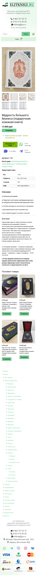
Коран (12, 459)
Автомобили (12, 387)
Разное (7, 506)
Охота (9, 437)
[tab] (18, 170)
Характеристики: (9, 170)
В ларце (7, 484)
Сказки (10, 465)
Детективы (11, 403)
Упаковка (8, 509)
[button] (33, 34)
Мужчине (10, 421)
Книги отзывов (10, 491)
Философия (11, 478)
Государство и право (15, 399)
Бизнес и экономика (14, 396)
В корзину (9, 130)
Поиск (26, 34)
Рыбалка (10, 440)
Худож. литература (14, 428)
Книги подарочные (11, 381)
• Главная (5, 371)
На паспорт (8, 494)
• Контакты (5, 516)
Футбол (12, 472)
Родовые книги (10, 500)
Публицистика (12, 450)
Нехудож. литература (14, 431)
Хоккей (12, 475)
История (10, 406)
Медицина (11, 418)
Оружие (10, 434)
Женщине (11, 425)
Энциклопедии (12, 481)
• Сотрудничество (8, 513)
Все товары (8, 377)
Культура (11, 412)
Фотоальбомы (9, 503)
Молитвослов (14, 462)
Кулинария (11, 415)
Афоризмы (11, 393)
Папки (7, 497)
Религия (10, 453)
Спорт (9, 468)
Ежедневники (9, 487)
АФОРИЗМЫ (15, 161)
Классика (11, 409)
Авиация (10, 384)
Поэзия (10, 443)
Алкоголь (11, 390)
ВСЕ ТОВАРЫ (16, 164)
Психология (11, 447)
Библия (12, 456)
